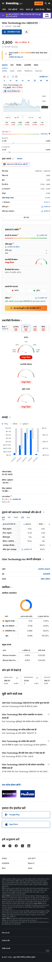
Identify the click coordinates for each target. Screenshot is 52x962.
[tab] (16, 328)
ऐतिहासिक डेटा (28, 71)
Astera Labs (8, 677)
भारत (21, 9)
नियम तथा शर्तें (5, 933)
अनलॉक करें (28, 549)
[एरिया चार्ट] (7, 76)
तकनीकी (27, 65)
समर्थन (30, 868)
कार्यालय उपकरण (44, 569)
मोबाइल (4, 858)
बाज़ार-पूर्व (29, 9)
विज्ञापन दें (31, 863)
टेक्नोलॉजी (46, 574)
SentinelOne (28, 677)
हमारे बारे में (31, 858)
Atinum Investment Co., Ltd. (14, 655)
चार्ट (11, 65)
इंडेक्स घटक (38, 71)
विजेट (4, 868)
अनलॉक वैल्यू (44, 134)
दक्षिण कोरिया (45, 579)
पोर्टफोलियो (5, 863)
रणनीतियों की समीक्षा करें (16, 57)
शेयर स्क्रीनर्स (12, 9)
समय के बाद (39, 9)
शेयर (4, 9)
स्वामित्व (19, 71)
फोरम (36, 65)
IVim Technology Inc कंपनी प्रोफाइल (21, 559)
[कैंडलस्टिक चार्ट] (4, 76)
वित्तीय (18, 65)
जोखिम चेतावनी (6, 948)
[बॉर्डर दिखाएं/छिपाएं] (16, 76)
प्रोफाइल (12, 71)
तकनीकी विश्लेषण (11, 320)
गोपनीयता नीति (6, 941)
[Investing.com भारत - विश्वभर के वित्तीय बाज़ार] (14, 3)
